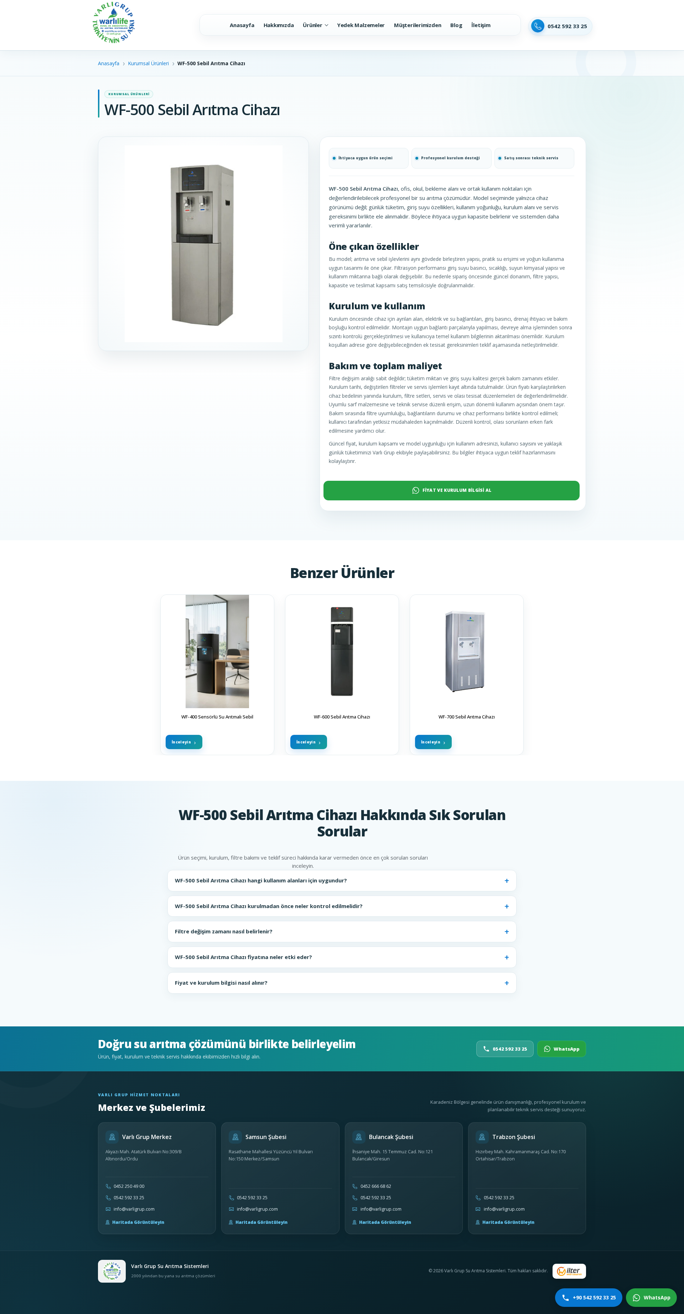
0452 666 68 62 (376, 1186)
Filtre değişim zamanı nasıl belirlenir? (224, 931)
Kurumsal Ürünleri (148, 63)
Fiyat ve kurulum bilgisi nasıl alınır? (221, 982)
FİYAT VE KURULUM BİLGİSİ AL (457, 490)
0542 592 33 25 (510, 1049)
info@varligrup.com (134, 1209)
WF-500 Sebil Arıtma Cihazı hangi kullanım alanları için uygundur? (261, 880)
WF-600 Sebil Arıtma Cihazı (342, 716)
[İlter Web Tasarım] (569, 1271)
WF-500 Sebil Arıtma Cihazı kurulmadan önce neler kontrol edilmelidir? (269, 906)
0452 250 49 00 (129, 1186)
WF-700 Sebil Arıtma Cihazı (467, 716)
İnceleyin (181, 741)
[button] (315, 25)
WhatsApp (567, 1049)
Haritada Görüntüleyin (138, 1222)
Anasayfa (108, 63)
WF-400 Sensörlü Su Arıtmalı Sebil (217, 716)
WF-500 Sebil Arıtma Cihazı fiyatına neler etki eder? (243, 956)
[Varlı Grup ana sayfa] (112, 1271)
